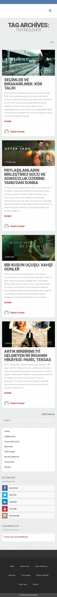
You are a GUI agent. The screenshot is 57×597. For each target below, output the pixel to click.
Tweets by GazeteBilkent (15, 537)
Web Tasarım (33, 595)
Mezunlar (8, 446)
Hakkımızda (9, 436)
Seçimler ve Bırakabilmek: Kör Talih (23, 83)
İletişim (7, 467)
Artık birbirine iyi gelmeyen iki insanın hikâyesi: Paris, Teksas (27, 355)
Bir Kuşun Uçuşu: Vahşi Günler (28, 266)
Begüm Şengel (17, 131)
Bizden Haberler (11, 457)
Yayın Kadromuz (11, 441)
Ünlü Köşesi (9, 452)
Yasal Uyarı (9, 462)
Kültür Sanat (46, 71)
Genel (37, 71)
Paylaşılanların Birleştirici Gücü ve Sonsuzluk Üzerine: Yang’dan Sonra (24, 176)
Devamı (7, 121)
